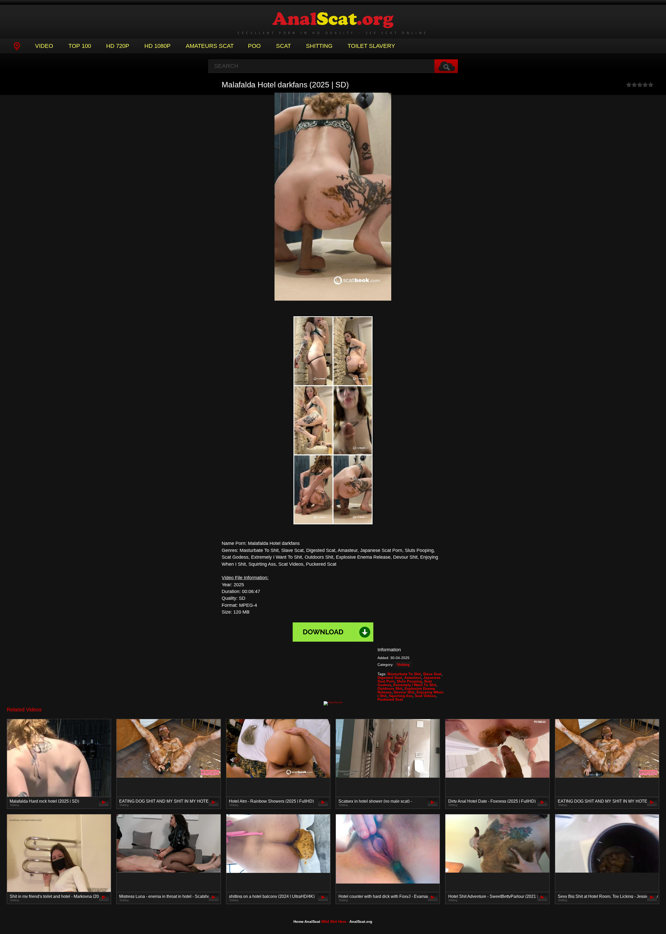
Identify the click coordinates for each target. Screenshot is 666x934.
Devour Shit (404, 692)
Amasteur (412, 677)
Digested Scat (389, 677)
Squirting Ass (401, 696)
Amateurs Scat (210, 46)
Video (44, 46)
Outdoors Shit (389, 688)
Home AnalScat (306, 921)
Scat (283, 46)
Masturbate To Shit (404, 674)
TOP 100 (79, 46)
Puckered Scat (390, 699)
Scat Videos (425, 696)
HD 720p (117, 46)
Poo (254, 46)
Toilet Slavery (371, 46)
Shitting (319, 46)
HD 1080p (157, 46)
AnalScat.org (360, 921)
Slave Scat (432, 674)
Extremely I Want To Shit (414, 685)
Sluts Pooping (409, 681)
